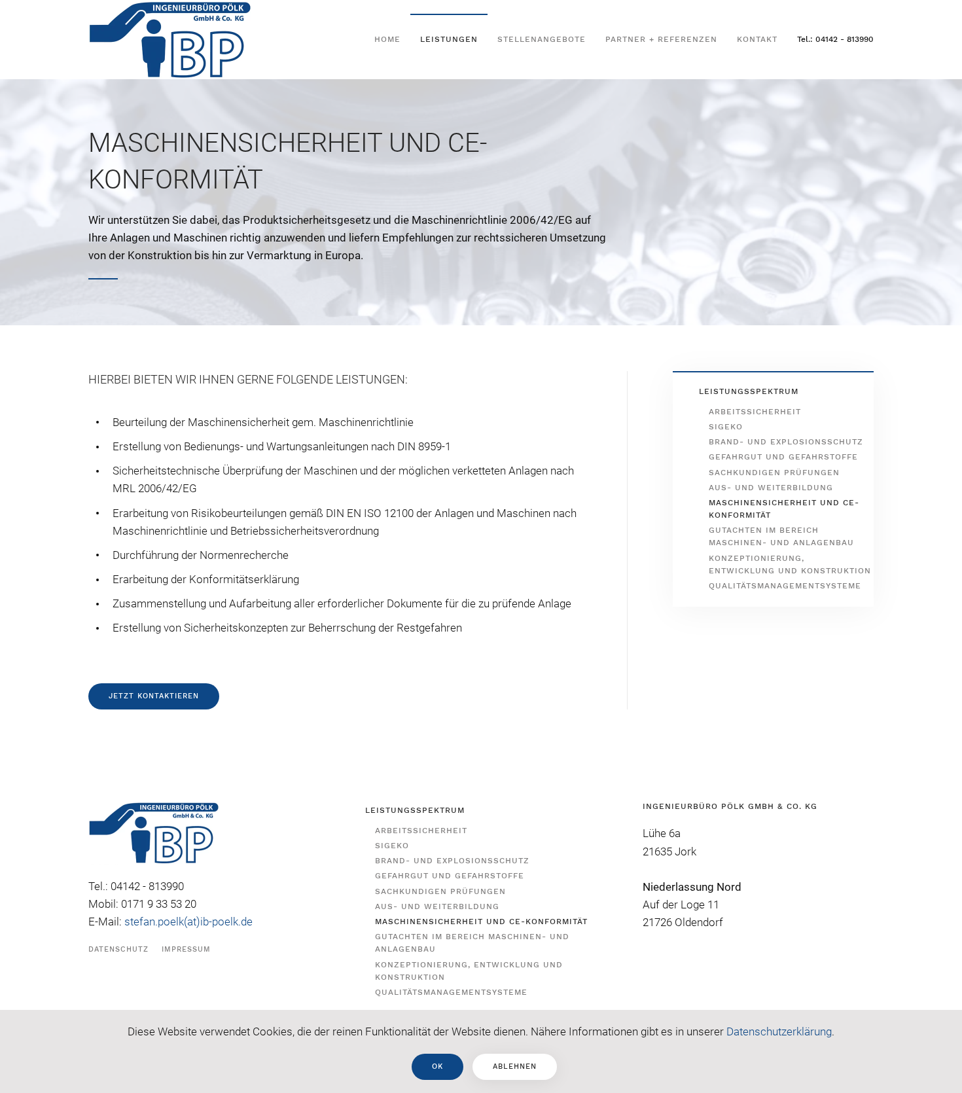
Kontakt (757, 39)
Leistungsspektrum (748, 391)
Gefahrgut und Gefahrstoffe (783, 456)
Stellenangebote (541, 39)
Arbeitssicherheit (755, 411)
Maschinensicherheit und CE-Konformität (784, 509)
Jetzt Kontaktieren (154, 696)
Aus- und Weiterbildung (771, 487)
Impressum (186, 949)
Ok (437, 1066)
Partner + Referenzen (661, 39)
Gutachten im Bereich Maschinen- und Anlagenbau (781, 536)
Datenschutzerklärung (779, 1031)
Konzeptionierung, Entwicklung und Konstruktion (790, 564)
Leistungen (449, 39)
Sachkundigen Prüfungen (774, 472)
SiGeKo (726, 426)
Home (387, 39)
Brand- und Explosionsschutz (786, 441)
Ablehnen (515, 1066)
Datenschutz (118, 949)
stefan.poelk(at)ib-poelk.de (188, 921)
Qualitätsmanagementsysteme (785, 585)
